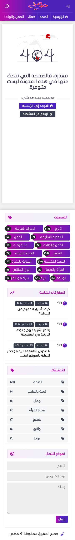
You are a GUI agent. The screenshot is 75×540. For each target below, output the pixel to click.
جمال (31, 17)
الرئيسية (58, 17)
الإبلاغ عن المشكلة (35, 114)
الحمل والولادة (14, 17)
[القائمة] (68, 6)
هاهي (14, 533)
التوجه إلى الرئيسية (35, 105)
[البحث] (7, 6)
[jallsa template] (62, 534)
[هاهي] (38, 9)
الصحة (44, 17)
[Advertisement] (37, 160)
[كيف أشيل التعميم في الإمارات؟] (59, 308)
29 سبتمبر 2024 (23, 324)
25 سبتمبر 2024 (24, 345)
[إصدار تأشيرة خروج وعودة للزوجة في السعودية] (59, 329)
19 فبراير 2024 (24, 303)
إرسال (61, 519)
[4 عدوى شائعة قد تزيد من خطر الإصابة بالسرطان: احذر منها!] (59, 350)
